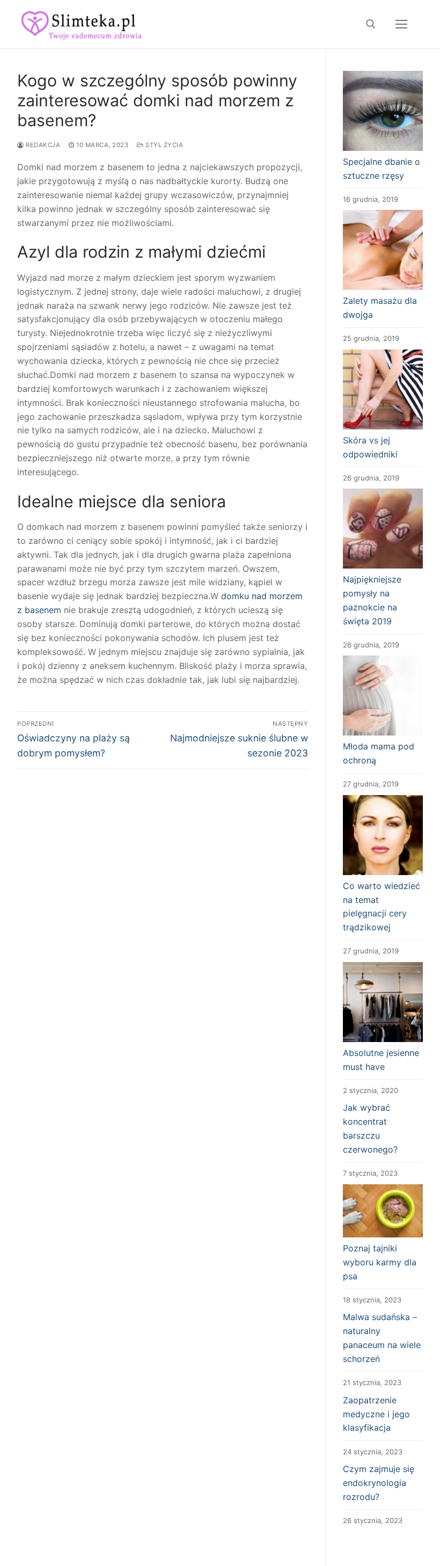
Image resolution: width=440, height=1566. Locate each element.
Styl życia (163, 145)
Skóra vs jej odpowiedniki (370, 447)
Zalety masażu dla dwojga (380, 307)
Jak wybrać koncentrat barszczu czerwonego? (370, 1128)
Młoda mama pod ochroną (378, 753)
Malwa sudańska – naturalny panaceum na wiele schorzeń (382, 1338)
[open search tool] (371, 24)
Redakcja (42, 145)
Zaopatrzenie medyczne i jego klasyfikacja (376, 1414)
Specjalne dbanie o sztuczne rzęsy (381, 168)
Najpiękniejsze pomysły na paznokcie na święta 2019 (372, 600)
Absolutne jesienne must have (381, 1059)
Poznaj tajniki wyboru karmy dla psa (379, 1262)
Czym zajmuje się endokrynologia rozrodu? (378, 1482)
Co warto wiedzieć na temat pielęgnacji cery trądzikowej (381, 906)
